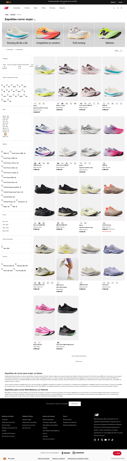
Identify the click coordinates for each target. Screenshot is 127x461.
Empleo (45, 428)
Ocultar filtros (10, 49)
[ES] (6, 2)
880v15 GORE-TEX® (61, 225)
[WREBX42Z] (85, 163)
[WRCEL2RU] (39, 103)
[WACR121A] (104, 282)
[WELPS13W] (66, 103)
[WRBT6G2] (43, 282)
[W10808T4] (121, 103)
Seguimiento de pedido (29, 422)
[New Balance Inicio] (6, 8)
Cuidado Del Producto (8, 433)
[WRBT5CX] (39, 282)
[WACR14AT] (108, 282)
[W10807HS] (108, 103)
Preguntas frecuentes (8, 422)
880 (102, 376)
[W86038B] (85, 103)
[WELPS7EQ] (75, 103)
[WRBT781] (52, 282)
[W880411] (71, 163)
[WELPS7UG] (39, 342)
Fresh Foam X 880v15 (62, 165)
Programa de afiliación (70, 422)
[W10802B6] (112, 103)
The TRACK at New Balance (51, 431)
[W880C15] (62, 163)
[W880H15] (66, 163)
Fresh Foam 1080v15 (40, 386)
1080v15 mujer (37, 165)
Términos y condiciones (58, 458)
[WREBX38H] (81, 163)
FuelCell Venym (106, 225)
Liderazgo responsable (49, 422)
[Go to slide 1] (62, 3)
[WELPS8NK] (71, 103)
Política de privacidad (43, 458)
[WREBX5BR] (89, 163)
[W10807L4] (104, 103)
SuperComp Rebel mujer (86, 167)
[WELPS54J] (35, 342)
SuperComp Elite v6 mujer (40, 108)
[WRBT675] (48, 282)
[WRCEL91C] (35, 103)
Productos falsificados (69, 425)
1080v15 (104, 105)
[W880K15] (58, 163)
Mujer (7, 14)
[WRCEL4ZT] (43, 103)
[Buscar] (113, 8)
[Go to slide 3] (64, 3)
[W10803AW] (35, 163)
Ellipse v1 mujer (60, 105)
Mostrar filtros (20, 49)
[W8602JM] (89, 103)
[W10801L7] (43, 163)
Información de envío (28, 425)
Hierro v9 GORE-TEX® (39, 225)
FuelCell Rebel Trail (38, 285)
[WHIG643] (43, 222)
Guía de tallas (6, 425)
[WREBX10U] (81, 222)
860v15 (46, 384)
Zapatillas (12, 14)
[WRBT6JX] (35, 282)
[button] (117, 8)
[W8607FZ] (98, 103)
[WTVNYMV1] (104, 222)
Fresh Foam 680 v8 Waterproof (65, 344)
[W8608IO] (94, 103)
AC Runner (105, 285)
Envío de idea (67, 419)
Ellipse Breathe (37, 344)
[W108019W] (48, 163)
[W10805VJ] (117, 103)
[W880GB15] (58, 222)
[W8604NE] (81, 103)
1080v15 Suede (83, 285)
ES (11, 458)
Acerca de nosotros (48, 439)
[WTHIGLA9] (35, 222)
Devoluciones (26, 428)
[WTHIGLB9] (39, 222)
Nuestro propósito (48, 419)
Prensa (45, 433)
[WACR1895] (117, 282)
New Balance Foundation (50, 425)
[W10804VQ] (81, 282)
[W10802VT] (104, 163)
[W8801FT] (75, 163)
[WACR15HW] (112, 282)
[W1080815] (39, 163)
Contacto (5, 419)
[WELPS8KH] (58, 282)
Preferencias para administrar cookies (78, 458)
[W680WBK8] (58, 342)
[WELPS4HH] (58, 103)
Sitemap (45, 436)
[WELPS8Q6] (62, 103)
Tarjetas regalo (26, 419)
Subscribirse (74, 403)
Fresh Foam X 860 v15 (85, 105)
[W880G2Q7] (62, 222)
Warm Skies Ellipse (61, 287)
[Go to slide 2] (63, 3)
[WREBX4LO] (85, 222)
